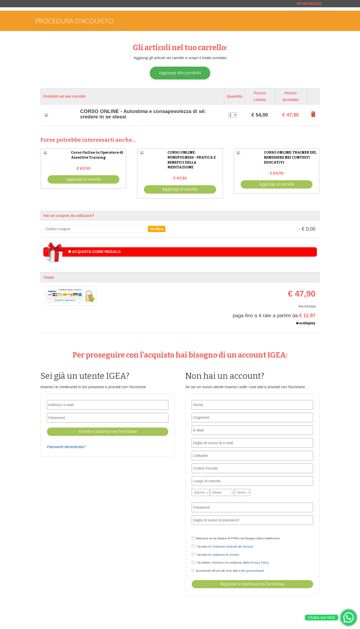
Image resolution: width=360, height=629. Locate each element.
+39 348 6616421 (309, 3)
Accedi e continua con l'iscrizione (107, 431)
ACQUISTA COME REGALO (96, 252)
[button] (274, 324)
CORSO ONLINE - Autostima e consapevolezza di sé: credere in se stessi (143, 113)
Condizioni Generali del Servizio (232, 546)
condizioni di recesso (225, 555)
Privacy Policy (259, 562)
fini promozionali (252, 571)
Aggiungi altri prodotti (180, 73)
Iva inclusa (307, 306)
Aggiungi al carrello (83, 179)
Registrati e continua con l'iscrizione (252, 584)
